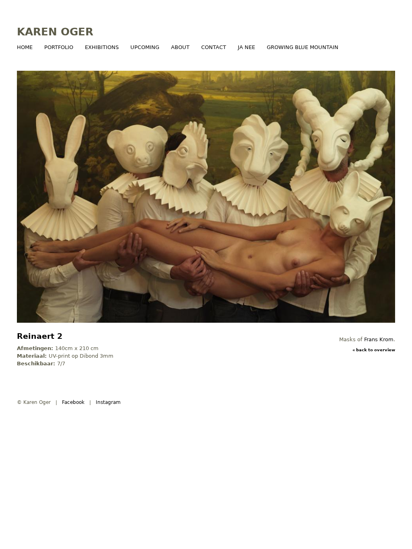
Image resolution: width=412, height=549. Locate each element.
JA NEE (246, 47)
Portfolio (58, 47)
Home (25, 47)
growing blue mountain (302, 47)
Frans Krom (378, 339)
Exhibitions (102, 47)
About (180, 47)
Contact (213, 47)
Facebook (73, 402)
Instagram (108, 402)
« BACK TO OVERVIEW (373, 349)
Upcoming (144, 47)
